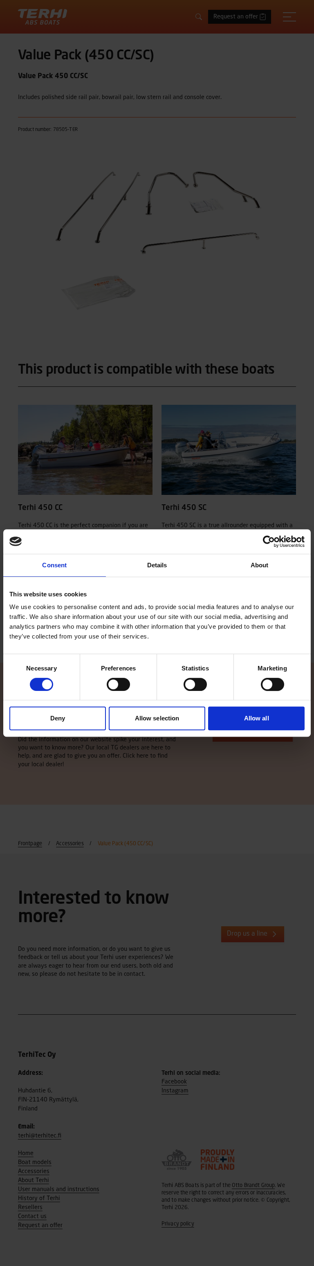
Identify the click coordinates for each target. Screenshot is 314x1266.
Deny (57, 718)
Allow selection (157, 718)
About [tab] (260, 565)
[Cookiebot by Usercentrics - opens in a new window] (269, 541)
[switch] (118, 684)
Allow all (256, 718)
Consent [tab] (54, 565)
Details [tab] (157, 565)
